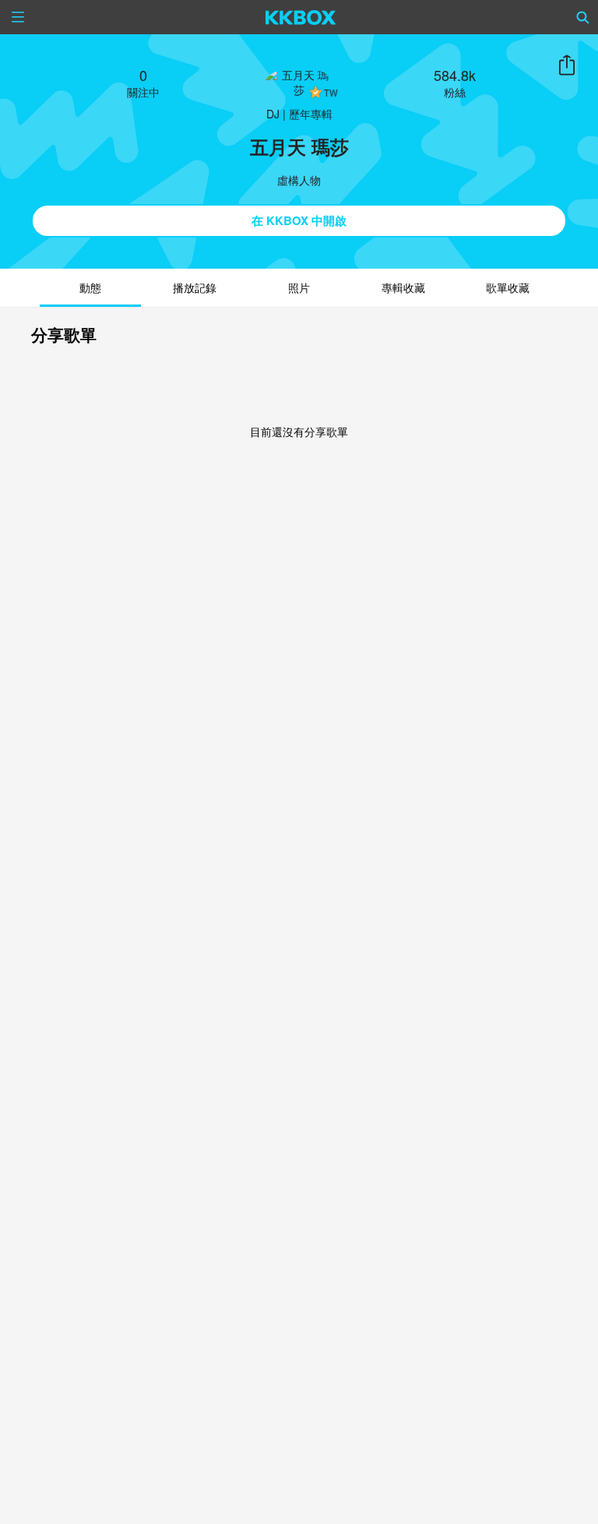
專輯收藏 (403, 287)
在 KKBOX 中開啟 (299, 220)
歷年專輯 (310, 113)
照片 (299, 287)
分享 (566, 65)
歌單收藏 (507, 287)
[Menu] (18, 17)
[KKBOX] (301, 17)
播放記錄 (194, 287)
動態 (90, 287)
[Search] (583, 17)
